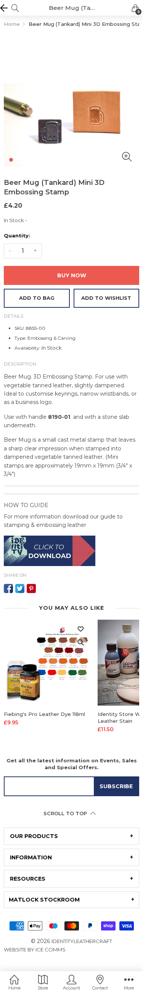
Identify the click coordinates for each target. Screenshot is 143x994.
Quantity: (17, 235)
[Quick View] (80, 642)
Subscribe (116, 786)
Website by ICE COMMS (35, 949)
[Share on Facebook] (8, 588)
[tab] (71, 836)
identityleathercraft (81, 941)
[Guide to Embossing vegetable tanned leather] (49, 550)
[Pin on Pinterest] (31, 588)
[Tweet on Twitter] (19, 588)
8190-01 (59, 417)
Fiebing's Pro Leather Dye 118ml (44, 714)
